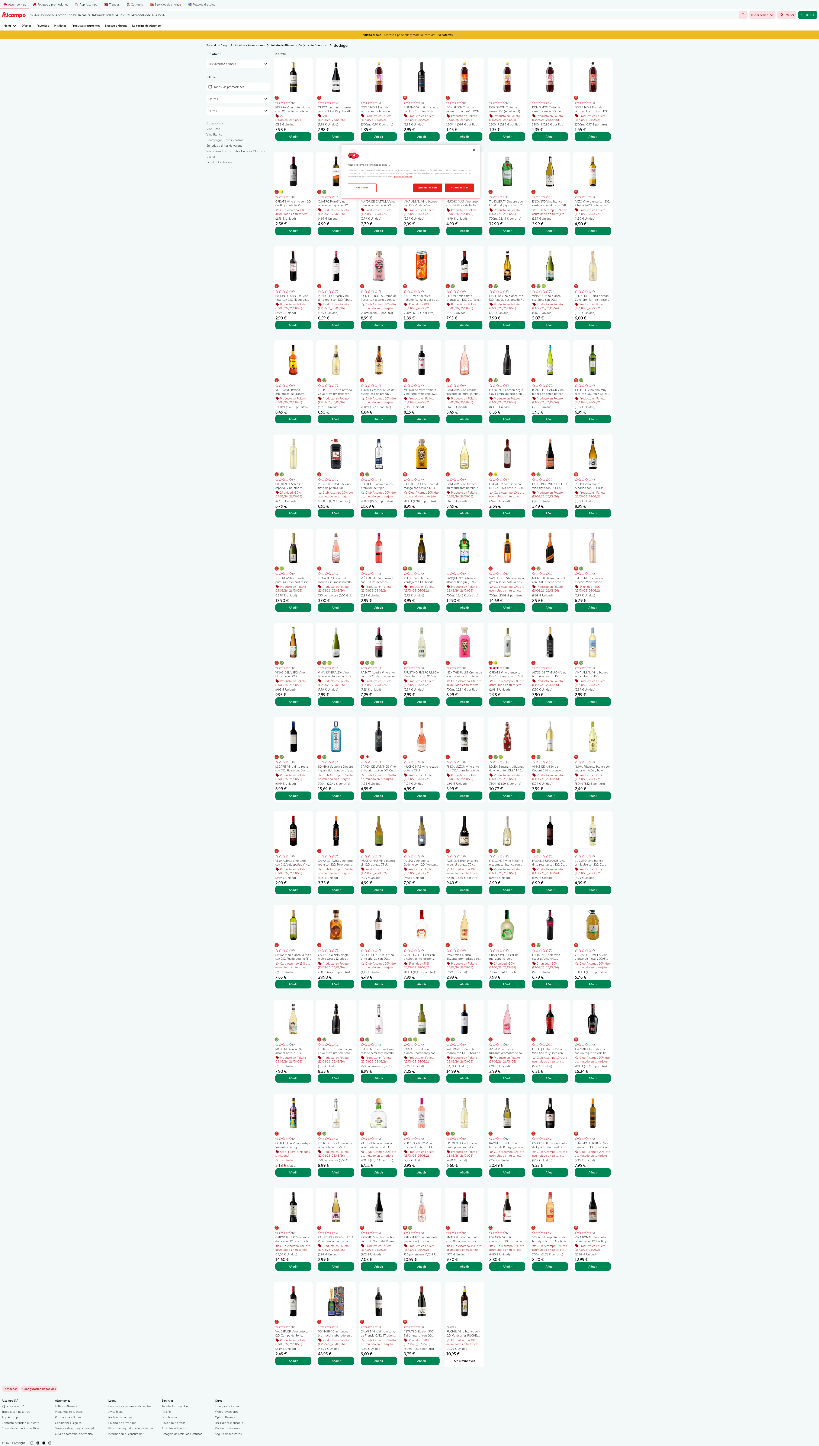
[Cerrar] (474, 150)
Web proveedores (226, 1411)
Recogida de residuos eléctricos (182, 1434)
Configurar (362, 187)
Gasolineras (169, 1417)
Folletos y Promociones (249, 45)
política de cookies (403, 176)
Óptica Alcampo (225, 1417)
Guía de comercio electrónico (74, 1434)
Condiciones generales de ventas (129, 1406)
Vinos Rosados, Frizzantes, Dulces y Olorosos (235, 151)
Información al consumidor (126, 1434)
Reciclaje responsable (229, 1422)
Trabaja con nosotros (16, 1411)
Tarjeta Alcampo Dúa (176, 1406)
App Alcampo (11, 1417)
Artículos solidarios (174, 1428)
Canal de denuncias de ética (20, 1428)
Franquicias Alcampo (228, 1406)
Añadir (293, 136)
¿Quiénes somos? (13, 1406)
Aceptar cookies (459, 187)
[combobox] (383, 15)
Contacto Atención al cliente (20, 1422)
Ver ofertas (445, 34)
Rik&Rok (167, 1411)
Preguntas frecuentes (69, 1411)
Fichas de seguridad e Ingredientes (130, 1428)
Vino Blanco (214, 134)
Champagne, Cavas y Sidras (224, 140)
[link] (39, 1389)
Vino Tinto (213, 129)
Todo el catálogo (217, 45)
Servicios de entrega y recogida (75, 1428)
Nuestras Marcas (116, 25)
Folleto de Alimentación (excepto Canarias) (299, 45)
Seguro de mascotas (228, 1434)
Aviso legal (115, 1411)
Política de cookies (120, 1417)
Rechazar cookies (427, 187)
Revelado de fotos (173, 1422)
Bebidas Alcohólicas (219, 162)
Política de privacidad (122, 1422)
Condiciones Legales (68, 1422)
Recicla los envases (227, 1428)
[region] (410, 172)
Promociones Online (68, 1417)
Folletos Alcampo (66, 1406)
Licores (210, 156)
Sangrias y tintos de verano (224, 145)
